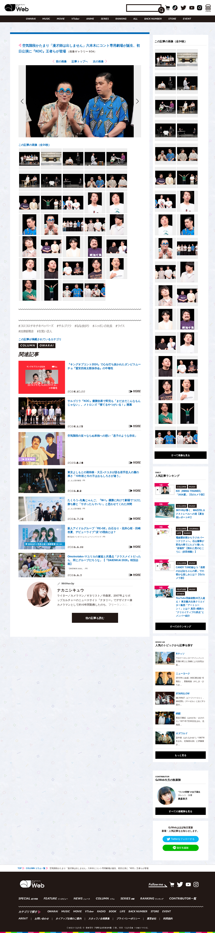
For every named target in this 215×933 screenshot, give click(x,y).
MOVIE (61, 19)
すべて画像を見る (180, 455)
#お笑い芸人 (44, 331)
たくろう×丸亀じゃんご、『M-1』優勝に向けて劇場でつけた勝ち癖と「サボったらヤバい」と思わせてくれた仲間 (104, 502)
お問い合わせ (42, 919)
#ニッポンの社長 (102, 326)
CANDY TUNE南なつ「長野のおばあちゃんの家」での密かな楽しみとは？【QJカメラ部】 (190, 572)
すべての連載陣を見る (180, 811)
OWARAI (31, 19)
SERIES (105, 19)
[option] (180, 795)
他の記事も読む (94, 618)
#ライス (120, 326)
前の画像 (61, 61)
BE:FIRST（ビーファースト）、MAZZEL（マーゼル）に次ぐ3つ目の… (190, 701)
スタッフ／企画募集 (99, 919)
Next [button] (200, 795)
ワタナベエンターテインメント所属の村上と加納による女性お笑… (190, 661)
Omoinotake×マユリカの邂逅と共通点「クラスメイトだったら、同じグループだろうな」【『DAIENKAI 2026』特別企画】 (104, 560)
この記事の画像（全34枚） (34, 145)
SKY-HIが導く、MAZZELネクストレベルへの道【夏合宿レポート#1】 (190, 513)
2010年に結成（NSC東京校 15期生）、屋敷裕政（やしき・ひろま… (190, 681)
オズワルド (182, 733)
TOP (20, 868)
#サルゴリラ (64, 326)
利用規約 (168, 919)
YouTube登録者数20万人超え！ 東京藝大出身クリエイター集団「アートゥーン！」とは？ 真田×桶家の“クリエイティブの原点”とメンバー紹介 (190, 606)
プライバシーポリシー (128, 919)
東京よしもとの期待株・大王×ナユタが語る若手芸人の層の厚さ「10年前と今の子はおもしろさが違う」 (103, 474)
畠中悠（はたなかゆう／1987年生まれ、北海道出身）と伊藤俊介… (190, 741)
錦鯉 (178, 713)
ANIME (90, 19)
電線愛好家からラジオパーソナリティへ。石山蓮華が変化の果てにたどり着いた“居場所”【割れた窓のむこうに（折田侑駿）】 (190, 544)
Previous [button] (158, 795)
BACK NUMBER (153, 19)
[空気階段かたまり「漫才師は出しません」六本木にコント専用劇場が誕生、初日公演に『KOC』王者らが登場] (29, 158)
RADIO (101, 911)
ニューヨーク (183, 673)
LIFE (122, 911)
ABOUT (23, 919)
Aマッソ (180, 653)
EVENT (187, 19)
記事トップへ (80, 61)
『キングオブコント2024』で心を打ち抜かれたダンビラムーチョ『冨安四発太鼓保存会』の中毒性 (104, 366)
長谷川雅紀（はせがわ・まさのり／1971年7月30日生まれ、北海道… (190, 721)
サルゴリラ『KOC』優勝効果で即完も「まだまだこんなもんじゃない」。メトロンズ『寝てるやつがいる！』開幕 (104, 402)
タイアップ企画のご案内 (68, 919)
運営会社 (151, 919)
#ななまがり (82, 326)
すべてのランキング (180, 626)
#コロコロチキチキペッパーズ (35, 326)
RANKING (120, 19)
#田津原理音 (26, 331)
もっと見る (180, 755)
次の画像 (98, 61)
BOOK (112, 911)
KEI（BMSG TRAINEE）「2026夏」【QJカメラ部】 (191, 492)
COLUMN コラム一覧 (35, 868)
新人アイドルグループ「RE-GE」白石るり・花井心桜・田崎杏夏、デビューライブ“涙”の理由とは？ (104, 530)
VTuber (75, 19)
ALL (135, 19)
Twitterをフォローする (183, 838)
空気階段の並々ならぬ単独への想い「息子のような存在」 (102, 435)
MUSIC (46, 19)
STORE (172, 19)
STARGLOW (182, 693)
